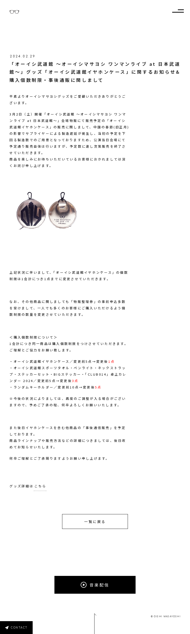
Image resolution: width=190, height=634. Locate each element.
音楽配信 (99, 585)
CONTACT (19, 627)
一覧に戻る (95, 521)
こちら (40, 486)
